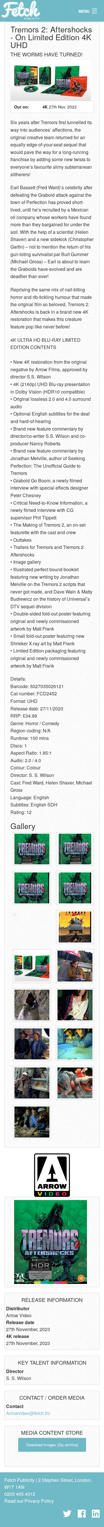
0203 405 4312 (19, 1494)
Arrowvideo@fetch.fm (28, 1413)
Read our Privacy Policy (29, 1500)
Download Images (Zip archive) (52, 1444)
